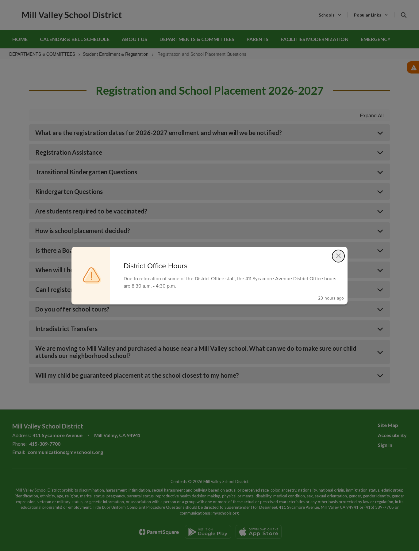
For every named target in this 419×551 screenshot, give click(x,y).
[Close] (338, 256)
